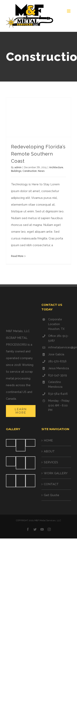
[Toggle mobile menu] (69, 11)
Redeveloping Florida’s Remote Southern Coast (38, 154)
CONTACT (51, 484)
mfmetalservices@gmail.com (59, 347)
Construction (30, 171)
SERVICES (51, 462)
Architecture (56, 167)
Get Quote (51, 495)
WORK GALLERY (56, 473)
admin (18, 167)
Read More (17, 256)
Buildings (16, 171)
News (41, 171)
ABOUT (49, 451)
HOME (48, 440)
